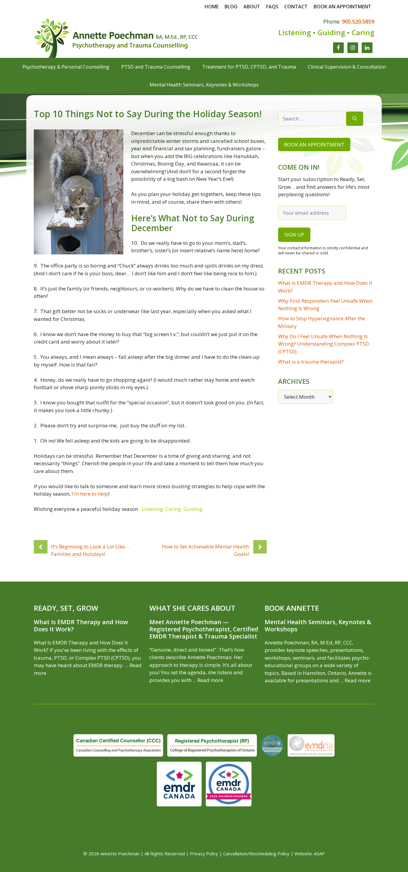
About (251, 6)
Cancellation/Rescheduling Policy (256, 853)
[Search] (354, 119)
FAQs (272, 6)
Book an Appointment (314, 144)
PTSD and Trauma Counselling (155, 67)
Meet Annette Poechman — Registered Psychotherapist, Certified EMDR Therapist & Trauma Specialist (203, 629)
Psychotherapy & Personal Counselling (65, 67)
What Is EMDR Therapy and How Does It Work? (81, 625)
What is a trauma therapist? (311, 361)
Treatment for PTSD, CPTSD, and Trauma (249, 67)
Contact (296, 6)
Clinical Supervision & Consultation (347, 67)
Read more (210, 680)
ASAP (319, 853)
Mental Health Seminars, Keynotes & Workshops (204, 84)
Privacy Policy (204, 853)
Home (212, 6)
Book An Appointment (342, 6)
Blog (231, 6)
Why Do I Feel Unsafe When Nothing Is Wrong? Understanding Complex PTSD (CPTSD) (323, 344)
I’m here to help (90, 493)
